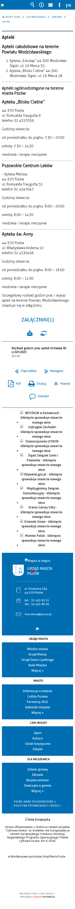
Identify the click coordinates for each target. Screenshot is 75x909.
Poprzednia (24, 370)
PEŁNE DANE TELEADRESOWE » (35, 801)
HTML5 (31, 882)
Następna (52, 370)
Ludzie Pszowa (38, 696)
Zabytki (37, 749)
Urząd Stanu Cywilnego (38, 660)
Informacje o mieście (37, 691)
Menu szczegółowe (59, 5)
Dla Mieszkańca (38, 759)
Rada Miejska (37, 665)
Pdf (13, 383)
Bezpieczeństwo (37, 780)
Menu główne (50, 5)
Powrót (60, 383)
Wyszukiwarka (32, 5)
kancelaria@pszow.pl (38, 614)
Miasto (38, 680)
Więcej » (37, 670)
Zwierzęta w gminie (37, 785)
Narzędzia (41, 5)
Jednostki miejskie (37, 707)
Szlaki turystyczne (37, 744)
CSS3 (37, 882)
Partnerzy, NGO (37, 702)
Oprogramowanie (44, 333)
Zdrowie (37, 775)
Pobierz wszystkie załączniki (30, 333)
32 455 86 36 (40, 604)
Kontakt (37, 395)
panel (69, 5)
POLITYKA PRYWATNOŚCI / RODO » (37, 805)
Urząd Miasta (38, 639)
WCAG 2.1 (49, 882)
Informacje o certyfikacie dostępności (37, 869)
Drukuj (35, 383)
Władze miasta (37, 649)
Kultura (37, 738)
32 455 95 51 (40, 600)
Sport (37, 733)
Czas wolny (38, 723)
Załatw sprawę (37, 769)
